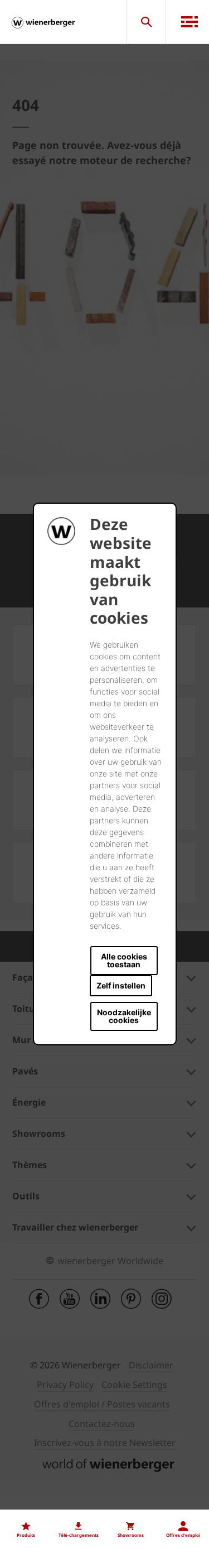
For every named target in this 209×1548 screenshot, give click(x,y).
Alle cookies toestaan (124, 960)
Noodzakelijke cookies (124, 1016)
